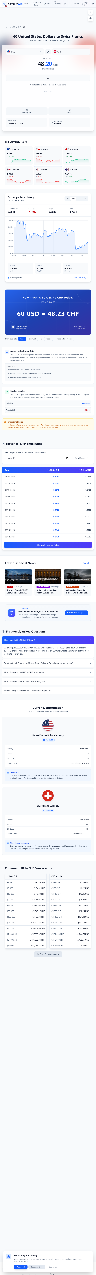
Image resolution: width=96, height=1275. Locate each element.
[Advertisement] (48, 15)
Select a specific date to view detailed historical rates (25, 452)
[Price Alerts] (93, 4)
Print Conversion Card (49, 954)
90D (79, 199)
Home (7, 27)
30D (73, 199)
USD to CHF (16, 27)
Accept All (21, 1267)
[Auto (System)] (90, 18)
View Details (80, 458)
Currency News (37, 3)
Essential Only (36, 1267)
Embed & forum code (64, 339)
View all (86, 563)
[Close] (88, 1261)
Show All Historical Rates (48, 545)
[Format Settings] (90, 12)
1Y (85, 199)
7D (67, 199)
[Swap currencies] (48, 51)
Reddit (48, 339)
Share (22, 339)
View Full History (79, 278)
